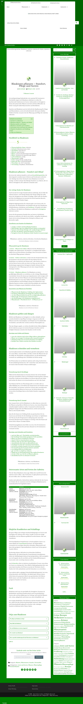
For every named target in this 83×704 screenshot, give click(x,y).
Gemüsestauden (67, 609)
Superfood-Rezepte (68, 670)
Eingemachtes (72, 649)
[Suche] (74, 49)
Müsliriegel (64, 392)
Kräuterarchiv (64, 517)
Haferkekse (64, 356)
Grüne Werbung (12, 688)
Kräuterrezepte (59, 624)
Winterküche (65, 637)
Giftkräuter (65, 611)
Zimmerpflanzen (59, 640)
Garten (63, 606)
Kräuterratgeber (66, 660)
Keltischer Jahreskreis (69, 659)
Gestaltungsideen (70, 655)
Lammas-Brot (64, 285)
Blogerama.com (37, 695)
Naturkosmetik (68, 626)
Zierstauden (37, 662)
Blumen (18, 662)
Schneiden (64, 668)
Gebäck (66, 653)
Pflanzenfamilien (58, 631)
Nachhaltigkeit (56, 662)
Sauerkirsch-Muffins (64, 321)
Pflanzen (30, 665)
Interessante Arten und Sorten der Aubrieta (21, 127)
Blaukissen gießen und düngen (18, 124)
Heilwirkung (59, 659)
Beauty (61, 648)
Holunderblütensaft (64, 428)
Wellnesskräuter (57, 637)
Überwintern (70, 673)
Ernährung (58, 651)
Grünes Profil (11, 685)
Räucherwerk (57, 668)
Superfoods (70, 633)
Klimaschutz (56, 660)
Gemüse (64, 608)
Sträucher (63, 633)
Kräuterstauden (69, 624)
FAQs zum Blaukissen (16, 132)
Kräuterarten (57, 622)
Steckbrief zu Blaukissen (17, 120)
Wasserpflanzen (57, 635)
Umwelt (56, 671)
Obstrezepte (64, 627)
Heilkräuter (59, 618)
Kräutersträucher (57, 626)
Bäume (62, 603)
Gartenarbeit (69, 606)
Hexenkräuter (57, 620)
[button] (76, 23)
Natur (61, 662)
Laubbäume (62, 626)
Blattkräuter (57, 649)
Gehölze (71, 653)
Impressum (35, 685)
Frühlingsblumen (66, 651)
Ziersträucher (65, 638)
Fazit (12, 130)
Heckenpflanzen (69, 656)
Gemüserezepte (58, 609)
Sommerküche (67, 631)
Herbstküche (69, 618)
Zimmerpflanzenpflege (60, 673)
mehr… (64, 591)
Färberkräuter (57, 606)
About (8, 6)
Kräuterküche (65, 622)
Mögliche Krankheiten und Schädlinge (20, 129)
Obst (55, 627)
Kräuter (64, 620)
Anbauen (57, 646)
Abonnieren (39, 657)
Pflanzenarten (25, 662)
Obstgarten (69, 662)
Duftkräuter (67, 603)
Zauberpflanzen (68, 671)
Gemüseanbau (56, 655)
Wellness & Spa (64, 635)
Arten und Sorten (23, 665)
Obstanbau (65, 662)
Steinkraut (31, 207)
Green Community (57, 613)
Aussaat (56, 648)
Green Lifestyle (66, 613)
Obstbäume (58, 627)
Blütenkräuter (65, 649)
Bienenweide (66, 648)
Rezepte (68, 667)
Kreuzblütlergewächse (38, 175)
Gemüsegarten (63, 655)
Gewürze (62, 656)
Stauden (31, 662)
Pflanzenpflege (38, 665)
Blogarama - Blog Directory (50, 695)
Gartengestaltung (58, 608)
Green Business (72, 611)
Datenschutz (35, 688)
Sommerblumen (14, 666)
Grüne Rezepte (60, 615)
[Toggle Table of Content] (31, 119)
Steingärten (42, 209)
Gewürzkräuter (58, 611)
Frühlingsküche (66, 604)
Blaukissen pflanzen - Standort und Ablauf (21, 122)
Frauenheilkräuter (58, 604)
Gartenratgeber (61, 653)
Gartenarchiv (64, 553)
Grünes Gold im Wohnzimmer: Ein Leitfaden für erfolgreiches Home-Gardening (64, 165)
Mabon (71, 660)
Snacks (69, 668)
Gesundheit (57, 656)
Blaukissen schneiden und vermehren (20, 125)
